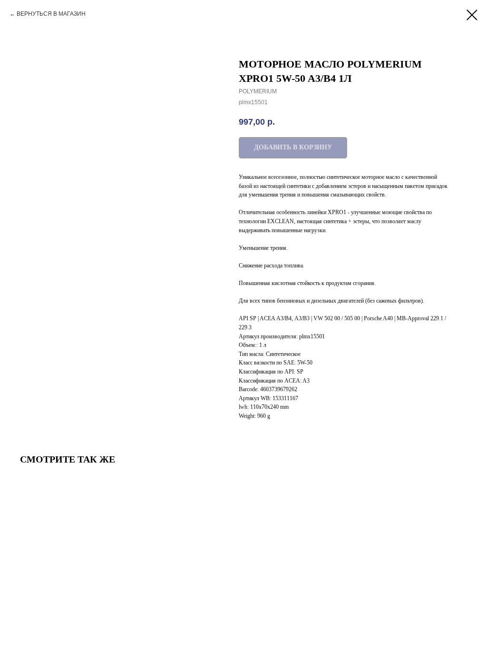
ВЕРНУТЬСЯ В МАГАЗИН (51, 13)
